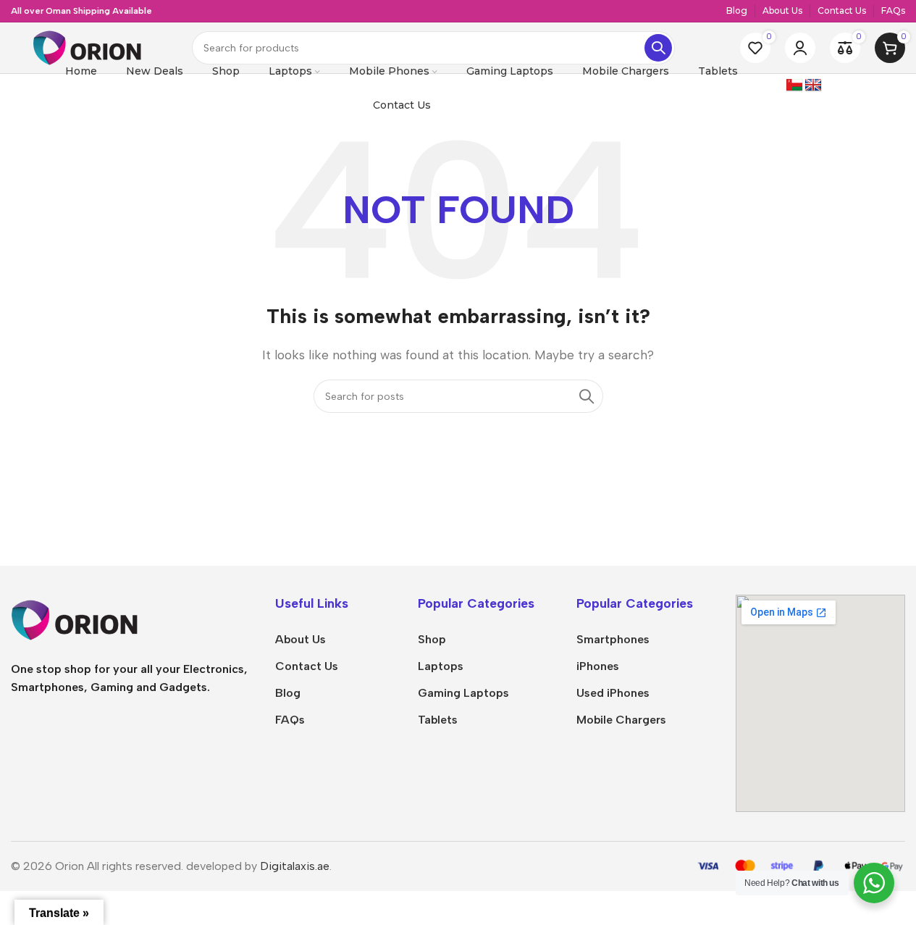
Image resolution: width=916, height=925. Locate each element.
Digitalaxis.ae (294, 866)
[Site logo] (87, 47)
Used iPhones (613, 693)
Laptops (440, 666)
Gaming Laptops (463, 693)
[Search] (658, 48)
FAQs (290, 720)
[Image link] (119, 619)
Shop (432, 639)
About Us (300, 639)
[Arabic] (794, 85)
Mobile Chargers (621, 720)
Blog (288, 693)
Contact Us (306, 666)
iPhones (597, 666)
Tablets (438, 720)
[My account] (800, 47)
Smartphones (613, 639)
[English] (813, 85)
